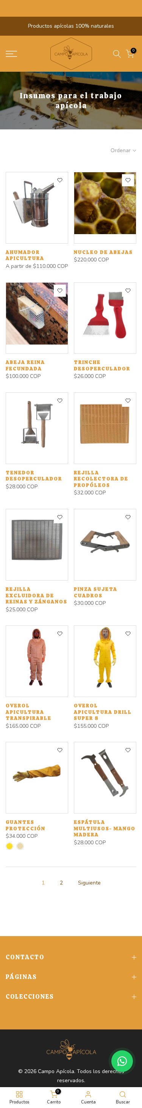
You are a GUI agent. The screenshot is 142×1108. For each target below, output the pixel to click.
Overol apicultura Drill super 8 (103, 711)
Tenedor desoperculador (34, 475)
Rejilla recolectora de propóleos (101, 478)
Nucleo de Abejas (103, 252)
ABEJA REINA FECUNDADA (25, 365)
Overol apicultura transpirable (28, 711)
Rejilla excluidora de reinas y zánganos (36, 595)
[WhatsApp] (122, 1061)
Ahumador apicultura (25, 255)
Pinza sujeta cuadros (95, 592)
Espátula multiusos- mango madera (105, 828)
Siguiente (89, 882)
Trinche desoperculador (102, 365)
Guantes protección (25, 825)
